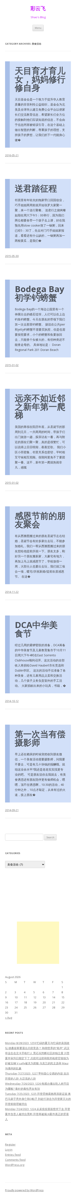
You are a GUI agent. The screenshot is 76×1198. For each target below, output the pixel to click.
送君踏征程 (36, 188)
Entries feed (13, 1155)
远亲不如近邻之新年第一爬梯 (40, 406)
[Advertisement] (38, 943)
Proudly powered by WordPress (24, 1190)
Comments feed (15, 1160)
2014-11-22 (12, 592)
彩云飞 (38, 8)
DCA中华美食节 (36, 629)
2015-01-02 (12, 365)
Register (10, 1144)
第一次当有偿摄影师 (40, 738)
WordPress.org (14, 1165)
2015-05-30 (12, 256)
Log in (8, 1149)
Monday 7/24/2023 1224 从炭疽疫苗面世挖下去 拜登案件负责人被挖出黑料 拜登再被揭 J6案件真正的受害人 (37, 1114)
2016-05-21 (12, 155)
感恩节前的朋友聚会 (40, 520)
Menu (38, 27)
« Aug (8, 1017)
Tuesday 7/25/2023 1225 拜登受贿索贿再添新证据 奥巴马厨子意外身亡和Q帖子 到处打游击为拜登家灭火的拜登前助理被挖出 (38, 1099)
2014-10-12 (12, 701)
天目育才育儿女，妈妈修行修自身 (40, 79)
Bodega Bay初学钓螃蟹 (39, 293)
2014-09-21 (12, 810)
